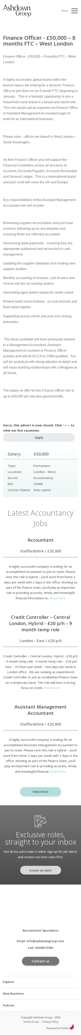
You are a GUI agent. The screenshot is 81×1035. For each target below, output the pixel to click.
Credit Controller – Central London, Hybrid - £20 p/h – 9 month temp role (40, 623)
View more (41, 791)
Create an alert (40, 870)
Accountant (41, 540)
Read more (58, 598)
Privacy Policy (50, 1022)
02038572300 (44, 948)
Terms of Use (31, 1022)
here (66, 425)
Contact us (40, 961)
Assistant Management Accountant (41, 710)
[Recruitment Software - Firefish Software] (60, 1028)
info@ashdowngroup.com (45, 941)
